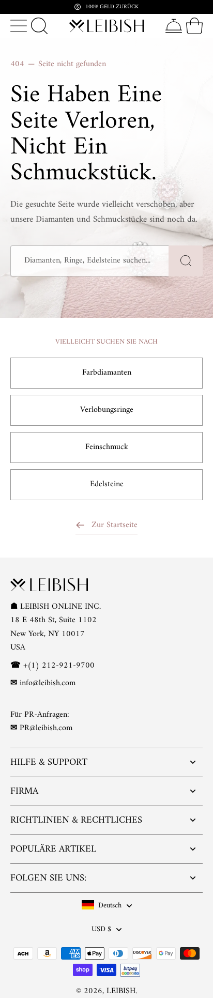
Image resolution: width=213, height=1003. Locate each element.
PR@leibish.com (46, 728)
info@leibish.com (47, 683)
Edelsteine (107, 484)
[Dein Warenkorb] (194, 26)
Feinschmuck (106, 447)
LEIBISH (120, 991)
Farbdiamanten (106, 372)
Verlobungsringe (106, 410)
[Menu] (18, 26)
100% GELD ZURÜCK (112, 7)
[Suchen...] (39, 26)
